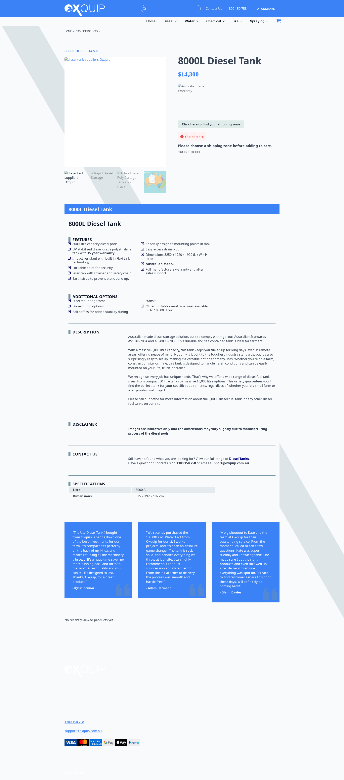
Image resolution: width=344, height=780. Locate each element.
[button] (266, 8)
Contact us (163, 463)
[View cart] (278, 21)
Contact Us (214, 8)
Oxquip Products (87, 31)
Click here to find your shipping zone (211, 124)
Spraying (257, 21)
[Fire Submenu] (242, 21)
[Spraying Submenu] (268, 21)
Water (190, 21)
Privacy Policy (191, 712)
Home (150, 21)
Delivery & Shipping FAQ (198, 705)
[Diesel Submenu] (177, 21)
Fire (235, 21)
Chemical (213, 21)
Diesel (168, 21)
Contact (186, 691)
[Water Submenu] (198, 21)
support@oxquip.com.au (83, 731)
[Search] (144, 8)
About (185, 684)
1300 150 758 (237, 8)
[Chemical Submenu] (225, 21)
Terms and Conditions (198, 698)
